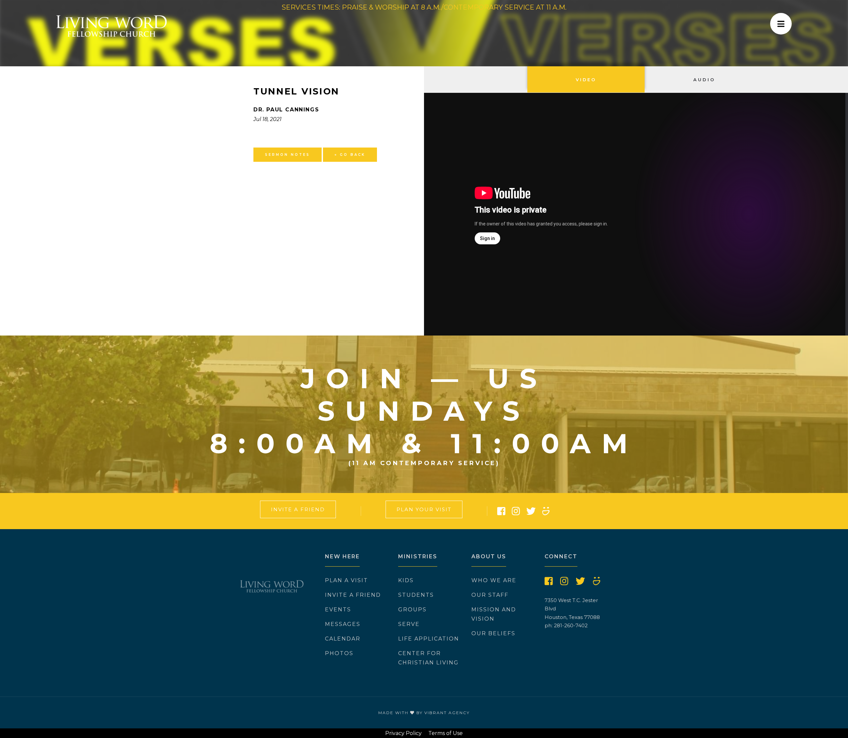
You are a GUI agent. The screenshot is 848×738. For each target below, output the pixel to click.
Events (338, 609)
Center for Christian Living (428, 658)
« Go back (350, 155)
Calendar (342, 639)
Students (416, 595)
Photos (339, 653)
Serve (409, 624)
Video (586, 79)
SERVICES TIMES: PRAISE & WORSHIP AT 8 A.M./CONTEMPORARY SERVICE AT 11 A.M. (424, 7)
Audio (704, 79)
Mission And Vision (493, 614)
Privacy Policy (403, 733)
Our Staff (489, 595)
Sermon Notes (287, 155)
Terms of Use (445, 733)
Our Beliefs (493, 633)
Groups (412, 609)
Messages (342, 624)
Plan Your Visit (424, 509)
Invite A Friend (298, 509)
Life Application (428, 639)
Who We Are (493, 580)
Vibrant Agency (447, 712)
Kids (406, 580)
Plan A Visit (346, 580)
